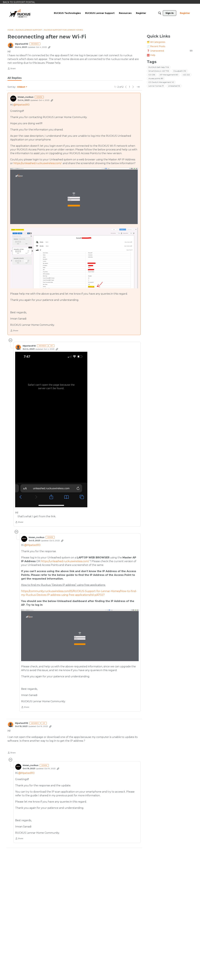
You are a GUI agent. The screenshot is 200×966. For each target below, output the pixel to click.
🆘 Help (151, 55)
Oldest (21, 87)
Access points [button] (155, 78)
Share (11, 68)
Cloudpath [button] (179, 71)
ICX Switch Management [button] (161, 82)
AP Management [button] (169, 74)
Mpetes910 (21, 44)
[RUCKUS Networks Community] (20, 13)
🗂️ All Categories (156, 42)
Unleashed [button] (174, 86)
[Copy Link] (49, 47)
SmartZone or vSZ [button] (158, 71)
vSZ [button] (186, 74)
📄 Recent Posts (156, 46)
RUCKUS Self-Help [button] (158, 67)
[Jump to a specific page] (138, 86)
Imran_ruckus (25, 97)
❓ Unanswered (169, 50)
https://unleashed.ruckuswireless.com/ (37, 163)
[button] (51, 429)
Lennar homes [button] (156, 86)
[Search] (159, 13)
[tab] (14, 78)
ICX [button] (151, 74)
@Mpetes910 (21, 104)
